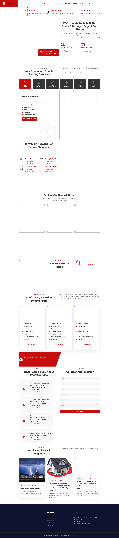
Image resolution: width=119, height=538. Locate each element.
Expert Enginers (30, 159)
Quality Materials (50, 159)
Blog (81, 3)
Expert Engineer (29, 10)
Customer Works (30, 167)
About (52, 3)
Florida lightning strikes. (31, 488)
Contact (89, 3)
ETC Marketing (73, 535)
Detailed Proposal (51, 167)
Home (46, 3)
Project (67, 3)
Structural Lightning (51, 517)
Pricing (75, 3)
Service (60, 3)
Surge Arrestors (50, 520)
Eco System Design (58, 10)
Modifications (50, 523)
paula (34, 485)
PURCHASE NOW (32, 344)
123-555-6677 (50, 53)
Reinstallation (50, 525)
